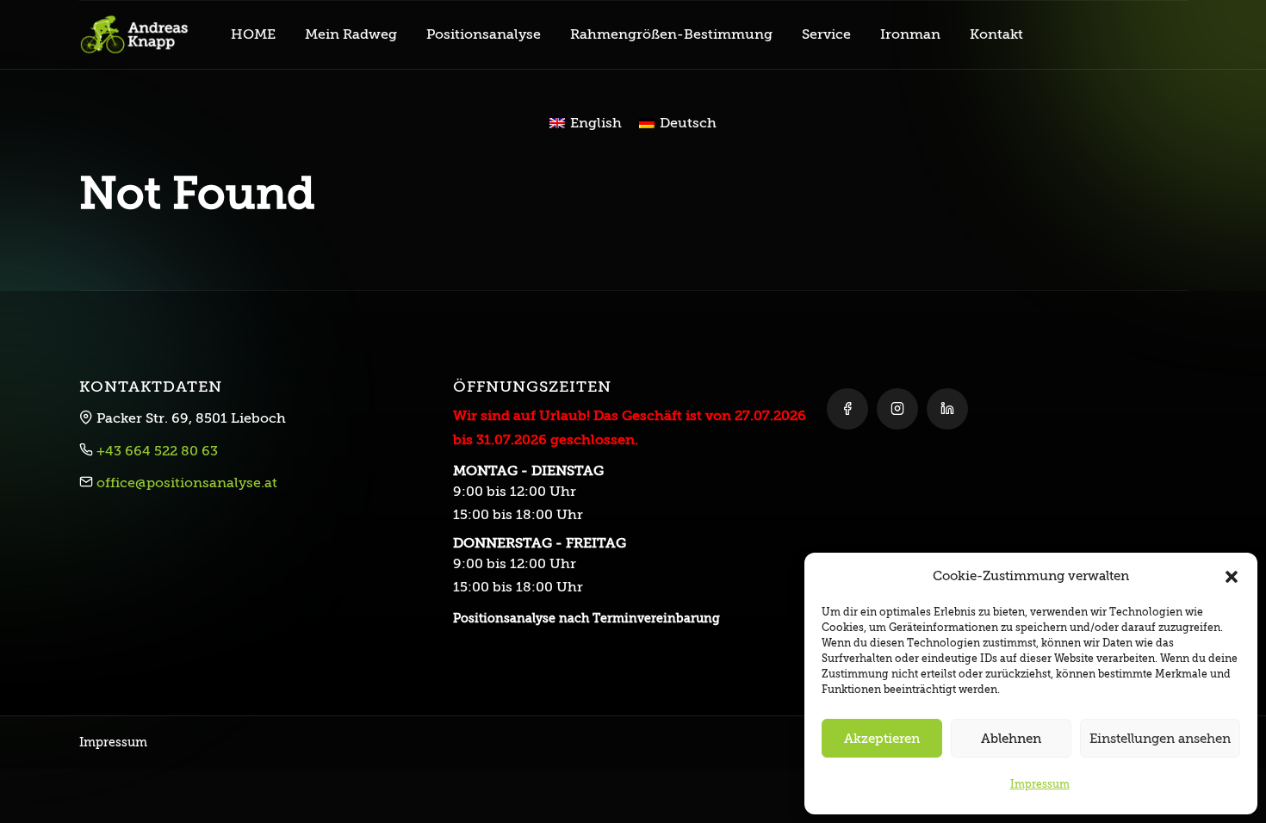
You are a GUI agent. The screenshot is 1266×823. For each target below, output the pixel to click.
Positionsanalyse (483, 34)
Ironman (910, 34)
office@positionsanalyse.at (186, 483)
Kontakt (996, 34)
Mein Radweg (351, 34)
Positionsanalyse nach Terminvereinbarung (586, 618)
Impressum (1040, 784)
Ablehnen (1011, 738)
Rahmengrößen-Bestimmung (671, 34)
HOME (253, 34)
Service (826, 34)
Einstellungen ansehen (1160, 738)
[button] (1231, 576)
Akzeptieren (882, 738)
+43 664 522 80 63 (157, 451)
